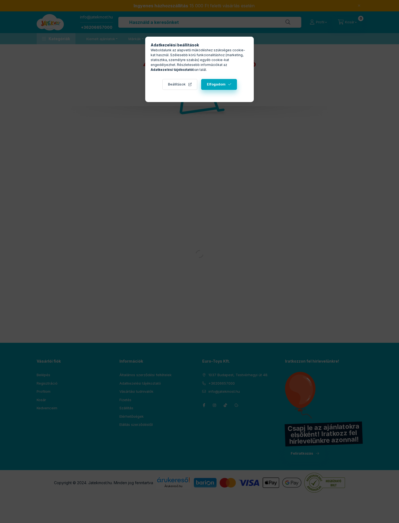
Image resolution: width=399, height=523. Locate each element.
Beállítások (177, 84)
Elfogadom (216, 84)
